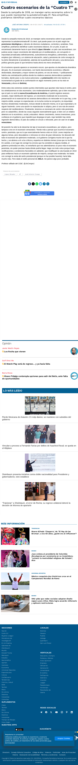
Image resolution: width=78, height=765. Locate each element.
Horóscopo (44, 687)
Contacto (62, 755)
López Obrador (10, 174)
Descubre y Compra (47, 656)
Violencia (48, 752)
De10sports (44, 675)
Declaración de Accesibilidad (30, 755)
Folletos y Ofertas (46, 658)
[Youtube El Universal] (56, 712)
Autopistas (5, 697)
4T (20, 174)
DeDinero (43, 678)
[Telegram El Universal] (41, 712)
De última (5, 692)
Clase (4, 705)
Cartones (5, 665)
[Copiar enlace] (44, 183)
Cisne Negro (6, 722)
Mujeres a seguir (7, 636)
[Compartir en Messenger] (40, 183)
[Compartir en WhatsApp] (36, 183)
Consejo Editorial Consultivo (21, 752)
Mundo (4, 650)
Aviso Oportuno (45, 660)
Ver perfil (15, 31)
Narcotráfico (6, 660)
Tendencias (6, 680)
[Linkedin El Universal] (72, 712)
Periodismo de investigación (7, 639)
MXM (3, 685)
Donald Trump (7, 653)
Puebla (42, 636)
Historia (15, 755)
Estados (5, 658)
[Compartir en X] (33, 183)
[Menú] (75, 2)
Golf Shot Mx (8, 360)
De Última (5, 712)
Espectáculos (6, 672)
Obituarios (44, 665)
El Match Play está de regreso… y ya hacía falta (27, 364)
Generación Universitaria (44, 669)
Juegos (42, 682)
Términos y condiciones (49, 755)
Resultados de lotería (45, 691)
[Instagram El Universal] (62, 712)
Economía (5, 667)
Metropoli (5, 655)
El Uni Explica (7, 643)
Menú (4, 689)
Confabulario (6, 677)
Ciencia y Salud (7, 682)
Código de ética (37, 752)
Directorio (6, 752)
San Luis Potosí (45, 643)
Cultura (4, 675)
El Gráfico (43, 673)
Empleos (43, 663)
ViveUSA (43, 680)
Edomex (43, 631)
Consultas (5, 699)
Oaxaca (43, 633)
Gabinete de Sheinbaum (6, 647)
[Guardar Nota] (47, 183)
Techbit (4, 687)
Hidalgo (43, 638)
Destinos (5, 694)
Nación (4, 631)
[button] (63, 2)
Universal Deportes (9, 670)
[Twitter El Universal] (51, 712)
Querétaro (43, 640)
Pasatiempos (45, 685)
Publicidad (56, 752)
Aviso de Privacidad (68, 752)
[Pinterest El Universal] (67, 712)
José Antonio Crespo (20, 24)
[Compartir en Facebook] (29, 183)
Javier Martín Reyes (10, 348)
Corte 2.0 (5, 633)
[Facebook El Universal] (46, 712)
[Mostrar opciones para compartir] (75, 9)
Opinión (6, 343)
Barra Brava (7, 373)
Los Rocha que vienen (14, 351)
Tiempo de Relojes (8, 720)
